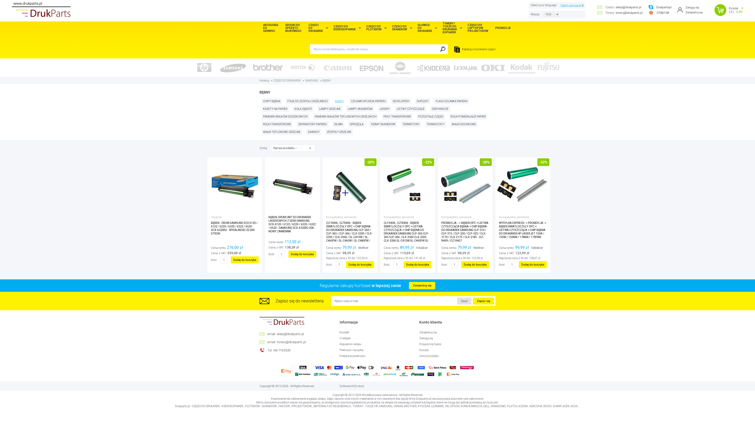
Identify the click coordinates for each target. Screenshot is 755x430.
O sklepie (345, 338)
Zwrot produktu (429, 356)
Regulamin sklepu (350, 344)
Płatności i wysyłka (351, 350)
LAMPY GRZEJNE (330, 108)
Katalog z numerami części (478, 49)
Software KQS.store (352, 386)
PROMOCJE (503, 28)
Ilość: (214, 259)
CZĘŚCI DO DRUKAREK (287, 80)
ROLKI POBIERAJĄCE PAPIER (468, 116)
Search (443, 49)
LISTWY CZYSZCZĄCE (411, 108)
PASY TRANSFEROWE (397, 116)
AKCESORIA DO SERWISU (270, 27)
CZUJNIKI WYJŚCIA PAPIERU (368, 101)
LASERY (385, 108)
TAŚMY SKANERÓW (383, 124)
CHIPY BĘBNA (271, 101)
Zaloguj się (692, 7)
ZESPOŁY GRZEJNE (339, 131)
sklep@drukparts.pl (628, 7)
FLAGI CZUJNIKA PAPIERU (452, 101)
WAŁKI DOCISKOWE (464, 124)
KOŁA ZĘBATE (303, 108)
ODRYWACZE (440, 108)
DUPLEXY (423, 101)
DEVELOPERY (401, 101)
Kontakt (344, 332)
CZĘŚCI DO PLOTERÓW (373, 28)
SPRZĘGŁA (357, 124)
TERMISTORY (411, 124)
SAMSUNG (311, 80)
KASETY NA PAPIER (275, 108)
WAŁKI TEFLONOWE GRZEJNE (282, 131)
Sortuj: (264, 148)
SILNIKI (338, 124)
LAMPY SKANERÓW (360, 108)
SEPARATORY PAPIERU (312, 124)
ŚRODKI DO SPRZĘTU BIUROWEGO (293, 27)
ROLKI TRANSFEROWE (277, 124)
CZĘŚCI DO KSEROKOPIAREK (344, 28)
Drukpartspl (663, 7)
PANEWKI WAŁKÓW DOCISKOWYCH (285, 116)
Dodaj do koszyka (244, 260)
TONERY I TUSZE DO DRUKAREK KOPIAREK (450, 28)
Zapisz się (483, 301)
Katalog (264, 80)
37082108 (662, 13)
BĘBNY (326, 80)
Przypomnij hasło (430, 344)
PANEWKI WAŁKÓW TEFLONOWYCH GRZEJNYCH (346, 116)
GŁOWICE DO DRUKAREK (425, 27)
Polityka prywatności (352, 356)
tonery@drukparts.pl (629, 13)
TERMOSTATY (436, 124)
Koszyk (424, 350)
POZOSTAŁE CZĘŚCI (430, 116)
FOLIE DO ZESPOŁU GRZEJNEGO (307, 101)
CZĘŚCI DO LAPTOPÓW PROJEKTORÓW (478, 27)
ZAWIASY (314, 131)
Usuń (464, 301)
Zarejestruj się (694, 12)
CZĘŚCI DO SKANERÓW (399, 28)
